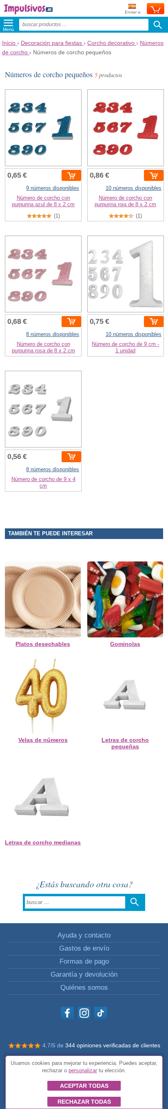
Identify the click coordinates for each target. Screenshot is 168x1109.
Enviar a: (133, 12)
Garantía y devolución (84, 974)
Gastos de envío (84, 948)
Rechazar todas (84, 1101)
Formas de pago (84, 961)
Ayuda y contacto (84, 935)
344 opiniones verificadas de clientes (112, 1045)
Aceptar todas (84, 1085)
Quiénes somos (84, 987)
